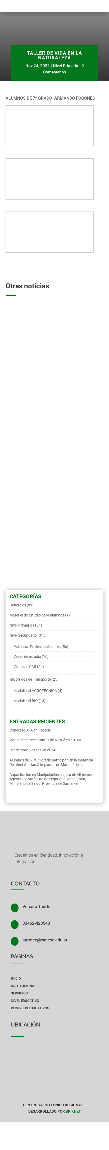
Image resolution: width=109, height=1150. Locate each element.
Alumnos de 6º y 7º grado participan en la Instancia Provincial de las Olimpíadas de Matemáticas (51, 762)
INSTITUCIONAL (23, 986)
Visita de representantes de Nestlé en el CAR (54, 517)
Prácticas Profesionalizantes (37, 647)
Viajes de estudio (27, 656)
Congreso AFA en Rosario (37, 390)
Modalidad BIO (56, 396)
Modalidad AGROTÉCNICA (26, 396)
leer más (16, 419)
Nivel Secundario (81, 396)
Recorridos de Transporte (30, 679)
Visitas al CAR (17, 525)
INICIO (16, 978)
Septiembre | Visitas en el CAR (34, 750)
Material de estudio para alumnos (37, 615)
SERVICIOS (19, 993)
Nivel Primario (65, 65)
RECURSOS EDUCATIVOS (30, 1008)
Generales (18, 605)
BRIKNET (73, 1111)
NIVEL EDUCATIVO (25, 1001)
